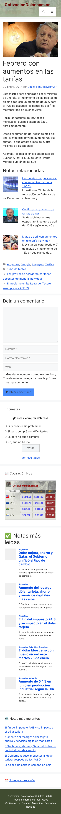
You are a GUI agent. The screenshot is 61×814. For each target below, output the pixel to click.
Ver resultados (30, 457)
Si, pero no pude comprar (23, 436)
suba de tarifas (16, 269)
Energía (25, 264)
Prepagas (38, 264)
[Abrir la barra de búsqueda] (43, 11)
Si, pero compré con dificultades (28, 431)
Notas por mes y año (22, 780)
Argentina (13, 264)
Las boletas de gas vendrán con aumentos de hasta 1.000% (39, 182)
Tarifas (49, 264)
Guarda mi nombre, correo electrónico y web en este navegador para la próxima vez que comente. (31, 378)
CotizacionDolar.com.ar (27, 4)
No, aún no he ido (19, 442)
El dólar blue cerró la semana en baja (28, 764)
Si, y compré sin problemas (24, 426)
